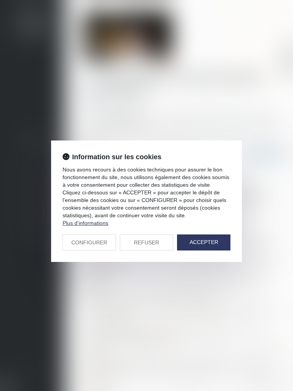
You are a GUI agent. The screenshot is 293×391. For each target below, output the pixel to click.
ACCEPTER (204, 242)
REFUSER (146, 242)
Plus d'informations (85, 223)
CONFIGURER (89, 242)
